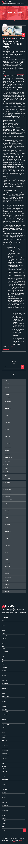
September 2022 (8, 542)
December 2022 (8, 531)
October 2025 (7, 415)
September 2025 (8, 419)
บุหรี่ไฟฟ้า (4, 648)
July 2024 (7, 464)
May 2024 (7, 471)
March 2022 (7, 563)
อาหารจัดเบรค (5, 651)
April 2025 (7, 433)
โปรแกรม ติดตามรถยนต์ (18, 38)
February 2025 (8, 440)
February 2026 (8, 401)
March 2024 (7, 478)
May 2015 (7, 587)
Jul (23, 35)
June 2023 (7, 510)
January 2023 (7, 528)
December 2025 (8, 408)
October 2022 (7, 538)
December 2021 (8, 573)
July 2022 (7, 549)
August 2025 (7, 422)
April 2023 (7, 517)
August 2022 (7, 545)
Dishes (3, 625)
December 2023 (8, 489)
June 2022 (7, 552)
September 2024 (8, 457)
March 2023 (7, 521)
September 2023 (8, 499)
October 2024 (7, 454)
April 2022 (7, 559)
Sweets (3, 633)
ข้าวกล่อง (4, 638)
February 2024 (8, 482)
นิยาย (3, 646)
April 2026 (7, 394)
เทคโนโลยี (4, 659)
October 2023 (7, 496)
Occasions (4, 628)
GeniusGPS (10, 346)
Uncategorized (5, 635)
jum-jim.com (6, 349)
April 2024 (7, 475)
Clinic (3, 620)
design (3, 622)
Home (4, 13)
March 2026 (7, 397)
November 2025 (8, 412)
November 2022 (8, 535)
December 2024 (8, 447)
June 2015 (7, 584)
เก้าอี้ (3, 656)
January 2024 (8, 485)
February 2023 (8, 524)
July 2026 (7, 383)
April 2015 (7, 591)
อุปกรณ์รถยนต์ (10, 13)
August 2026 (7, 380)
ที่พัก (3, 643)
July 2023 (7, 506)
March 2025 (7, 436)
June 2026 (7, 387)
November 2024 (8, 450)
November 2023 (8, 492)
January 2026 (7, 405)
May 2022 (7, 556)
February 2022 (8, 566)
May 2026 (7, 390)
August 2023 (7, 503)
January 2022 (7, 570)
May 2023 (7, 513)
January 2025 (7, 443)
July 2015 (7, 580)
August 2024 (7, 461)
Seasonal (4, 630)
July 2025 (7, 426)
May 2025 (7, 429)
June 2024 (7, 468)
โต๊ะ (2, 661)
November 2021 (8, 577)
